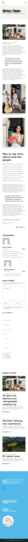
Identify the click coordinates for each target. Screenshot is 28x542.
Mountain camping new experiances (13, 422)
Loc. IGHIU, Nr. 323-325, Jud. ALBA (13, 480)
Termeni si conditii (10, 502)
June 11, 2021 (5, 249)
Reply (23, 249)
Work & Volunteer (9, 511)
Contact (6, 503)
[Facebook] (4, 488)
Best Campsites (6, 419)
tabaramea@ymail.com (11, 483)
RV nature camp (11, 456)
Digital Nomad (16, 219)
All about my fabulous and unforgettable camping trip (10, 400)
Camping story (10, 13)
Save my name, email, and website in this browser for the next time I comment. (14, 308)
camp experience (7, 219)
